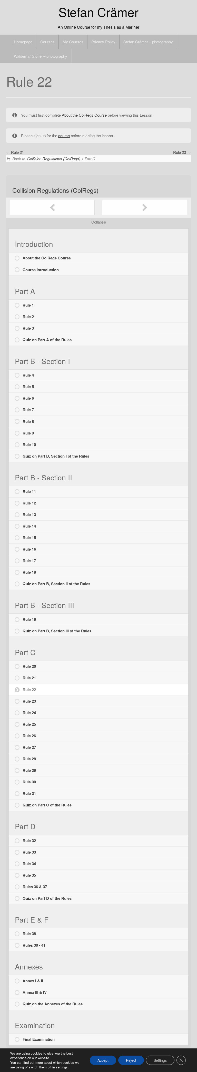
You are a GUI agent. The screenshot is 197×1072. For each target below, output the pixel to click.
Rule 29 (29, 770)
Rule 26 (29, 736)
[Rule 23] (144, 207)
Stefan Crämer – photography (148, 41)
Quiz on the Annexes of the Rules (53, 1004)
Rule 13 (29, 514)
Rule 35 (29, 875)
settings (62, 1067)
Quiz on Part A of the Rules (47, 339)
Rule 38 (29, 933)
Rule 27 (29, 747)
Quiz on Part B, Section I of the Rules (56, 456)
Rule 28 (29, 759)
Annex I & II (33, 981)
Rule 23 (180, 152)
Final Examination (39, 1039)
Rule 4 (28, 375)
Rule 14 (29, 526)
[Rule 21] (52, 207)
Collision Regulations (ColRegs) (53, 158)
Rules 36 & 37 (35, 886)
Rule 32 (29, 840)
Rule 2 (28, 316)
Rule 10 (29, 444)
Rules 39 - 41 (34, 945)
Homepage (23, 41)
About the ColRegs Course (84, 115)
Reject (131, 1060)
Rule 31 (29, 793)
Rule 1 (28, 305)
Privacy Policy (103, 41)
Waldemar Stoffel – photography (40, 56)
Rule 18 (29, 572)
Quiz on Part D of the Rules (47, 898)
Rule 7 (28, 409)
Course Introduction (41, 269)
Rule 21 (17, 152)
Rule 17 (29, 560)
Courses (47, 41)
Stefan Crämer (98, 12)
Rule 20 (29, 666)
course (64, 135)
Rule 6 (28, 398)
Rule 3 (28, 328)
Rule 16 (29, 549)
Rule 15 (29, 537)
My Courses (73, 41)
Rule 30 (29, 782)
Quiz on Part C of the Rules (47, 805)
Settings (160, 1060)
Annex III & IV (35, 992)
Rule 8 (28, 421)
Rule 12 (29, 503)
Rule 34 (29, 863)
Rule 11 (29, 491)
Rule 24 (29, 712)
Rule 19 (29, 619)
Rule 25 (29, 724)
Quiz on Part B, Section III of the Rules (57, 631)
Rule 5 (28, 386)
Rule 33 (29, 852)
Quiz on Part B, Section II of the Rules (56, 583)
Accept (103, 1060)
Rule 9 (28, 433)
